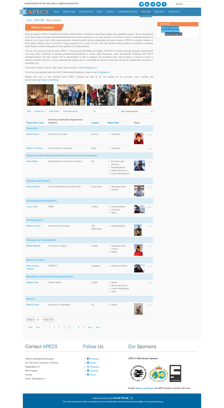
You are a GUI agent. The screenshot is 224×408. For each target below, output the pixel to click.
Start (30, 327)
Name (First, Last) (34, 123)
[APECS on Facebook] (164, 4)
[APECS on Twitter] (158, 4)
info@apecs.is (91, 68)
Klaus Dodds (31, 161)
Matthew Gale (32, 282)
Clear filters (54, 111)
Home (29, 20)
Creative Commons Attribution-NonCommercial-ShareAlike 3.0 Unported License (126, 402)
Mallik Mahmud (33, 246)
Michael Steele (32, 305)
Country (95, 123)
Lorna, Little (31, 206)
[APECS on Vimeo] (141, 4)
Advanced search (70, 111)
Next (90, 327)
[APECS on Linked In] (147, 4)
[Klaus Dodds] (139, 165)
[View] (149, 134)
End (97, 327)
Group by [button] (39, 111)
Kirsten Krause (32, 134)
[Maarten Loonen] (138, 230)
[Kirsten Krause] (138, 138)
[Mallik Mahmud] (138, 250)
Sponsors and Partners (145, 388)
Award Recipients (173, 33)
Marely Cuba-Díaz (34, 148)
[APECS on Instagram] (153, 4)
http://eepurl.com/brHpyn (48, 80)
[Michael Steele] (138, 309)
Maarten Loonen (33, 226)
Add (29, 111)
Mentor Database (170, 27)
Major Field (113, 123)
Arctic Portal (121, 398)
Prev (38, 327)
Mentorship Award (170, 30)
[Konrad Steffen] (139, 191)
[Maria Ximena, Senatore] (139, 268)
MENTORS (39, 20)
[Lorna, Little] (139, 209)
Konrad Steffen (33, 186)
